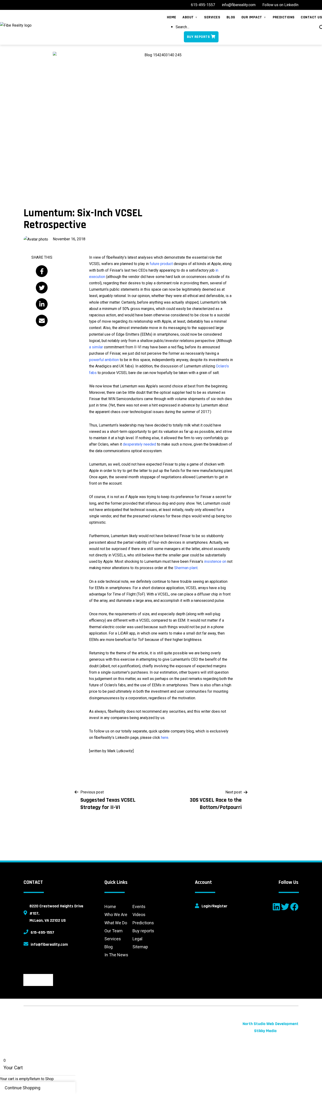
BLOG (231, 17)
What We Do (115, 922)
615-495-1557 (42, 932)
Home (110, 906)
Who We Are (115, 914)
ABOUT (188, 17)
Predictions (143, 922)
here (164, 737)
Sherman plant (186, 568)
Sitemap (140, 946)
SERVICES (212, 17)
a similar (96, 347)
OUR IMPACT (251, 17)
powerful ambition (104, 360)
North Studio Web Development (270, 1023)
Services (112, 938)
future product (161, 263)
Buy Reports (198, 36)
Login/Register (214, 906)
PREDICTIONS (284, 17)
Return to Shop (41, 1079)
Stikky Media (265, 1031)
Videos (138, 914)
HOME (171, 17)
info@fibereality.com (49, 944)
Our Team (113, 930)
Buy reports (143, 930)
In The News (116, 954)
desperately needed (139, 444)
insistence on (215, 561)
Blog (108, 946)
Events (138, 906)
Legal (137, 938)
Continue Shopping (22, 1087)
